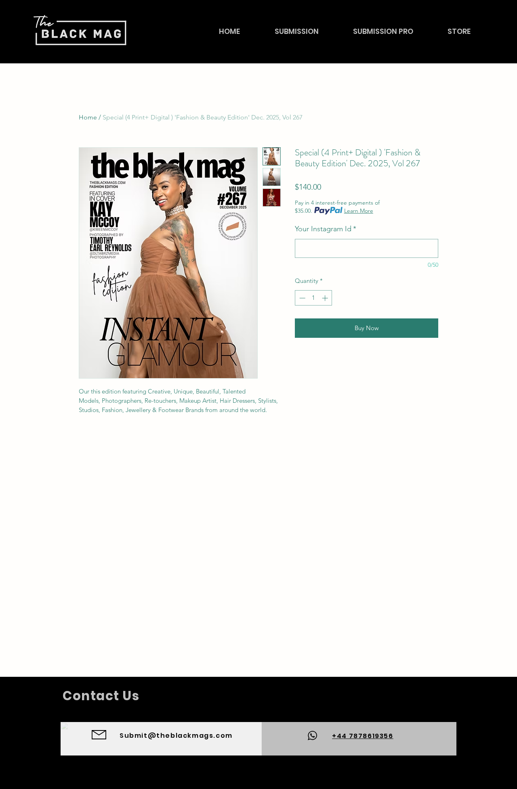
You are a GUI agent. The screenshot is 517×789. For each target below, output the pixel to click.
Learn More (358, 210)
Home (88, 117)
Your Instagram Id (325, 228)
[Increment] (325, 298)
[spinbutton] (313, 298)
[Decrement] (301, 298)
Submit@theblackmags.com (176, 735)
